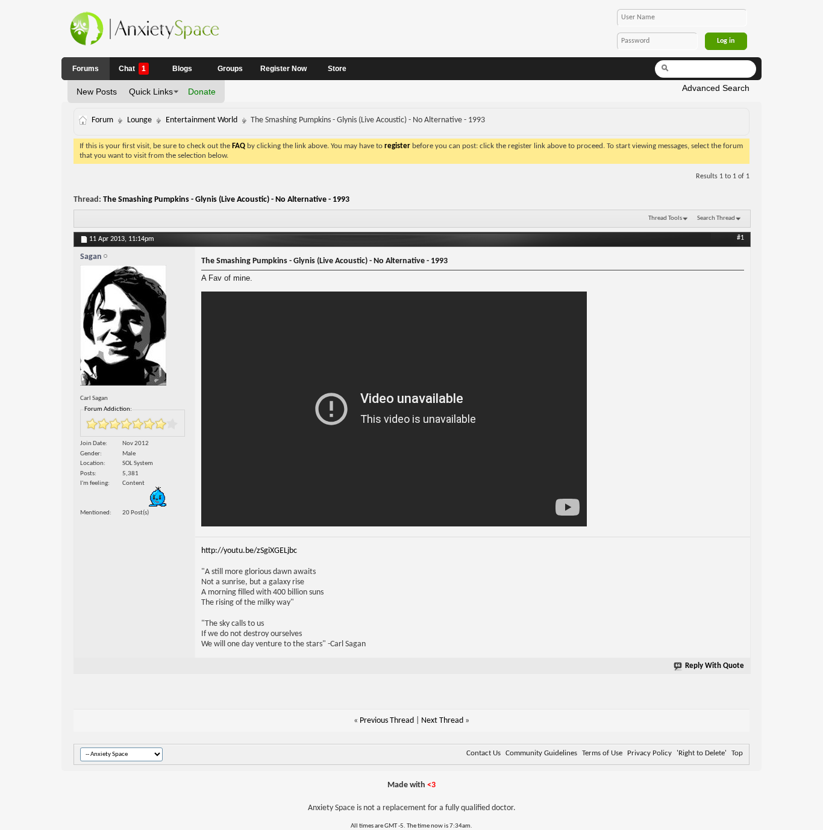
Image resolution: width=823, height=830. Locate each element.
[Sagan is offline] (134, 328)
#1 (740, 238)
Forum (102, 120)
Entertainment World (201, 120)
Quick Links (151, 91)
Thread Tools (665, 218)
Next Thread (442, 720)
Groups (230, 68)
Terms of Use (602, 753)
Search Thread (716, 218)
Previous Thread (387, 720)
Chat (132, 68)
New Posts (97, 91)
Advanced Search (715, 88)
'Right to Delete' (702, 753)
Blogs (182, 68)
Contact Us (483, 753)
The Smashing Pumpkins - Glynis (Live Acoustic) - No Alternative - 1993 (226, 199)
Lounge (139, 120)
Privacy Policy (649, 753)
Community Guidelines (541, 753)
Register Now (283, 68)
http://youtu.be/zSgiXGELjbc (249, 550)
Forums (85, 68)
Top (737, 753)
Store (337, 68)
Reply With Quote (714, 666)
